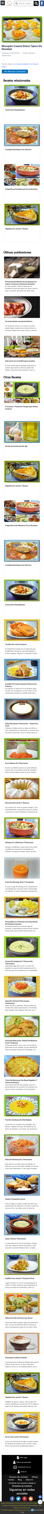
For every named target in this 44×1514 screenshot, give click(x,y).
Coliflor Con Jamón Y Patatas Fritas (19, 1278)
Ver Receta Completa (15, 71)
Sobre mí (29, 1480)
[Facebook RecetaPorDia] (13, 1498)
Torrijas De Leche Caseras (16, 644)
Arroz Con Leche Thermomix (17, 1437)
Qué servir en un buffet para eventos (20, 361)
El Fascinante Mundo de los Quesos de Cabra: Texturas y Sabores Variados (20, 283)
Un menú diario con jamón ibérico (18, 321)
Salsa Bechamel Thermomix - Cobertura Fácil (21, 724)
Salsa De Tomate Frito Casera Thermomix (17, 1002)
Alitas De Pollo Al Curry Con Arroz (18, 1318)
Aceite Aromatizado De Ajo (16, 446)
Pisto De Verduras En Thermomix (18, 1159)
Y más (22, 1512)
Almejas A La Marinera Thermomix (19, 842)
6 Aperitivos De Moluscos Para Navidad (21, 189)
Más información (38, 1510)
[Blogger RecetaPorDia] (31, 1498)
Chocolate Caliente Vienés (16, 1358)
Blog (20, 1480)
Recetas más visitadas (18, 1477)
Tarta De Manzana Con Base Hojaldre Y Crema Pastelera (21, 1081)
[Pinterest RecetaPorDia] (25, 1498)
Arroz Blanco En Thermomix (16, 763)
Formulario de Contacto (22, 1486)
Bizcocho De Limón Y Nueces (17, 803)
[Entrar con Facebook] (42, 3)
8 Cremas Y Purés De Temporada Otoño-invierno (21, 407)
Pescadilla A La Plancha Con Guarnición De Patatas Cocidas (21, 923)
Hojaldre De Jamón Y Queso (16, 229)
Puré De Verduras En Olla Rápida (18, 1120)
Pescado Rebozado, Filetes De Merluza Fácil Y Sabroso (21, 1042)
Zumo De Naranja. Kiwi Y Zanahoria (19, 882)
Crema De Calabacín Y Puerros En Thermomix (19, 962)
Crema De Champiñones (15, 110)
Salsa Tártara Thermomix (15, 1239)
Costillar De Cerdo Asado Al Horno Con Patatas (21, 685)
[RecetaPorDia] (9, 3)
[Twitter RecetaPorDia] (19, 1498)
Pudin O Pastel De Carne (15, 1199)
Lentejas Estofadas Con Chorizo (18, 149)
